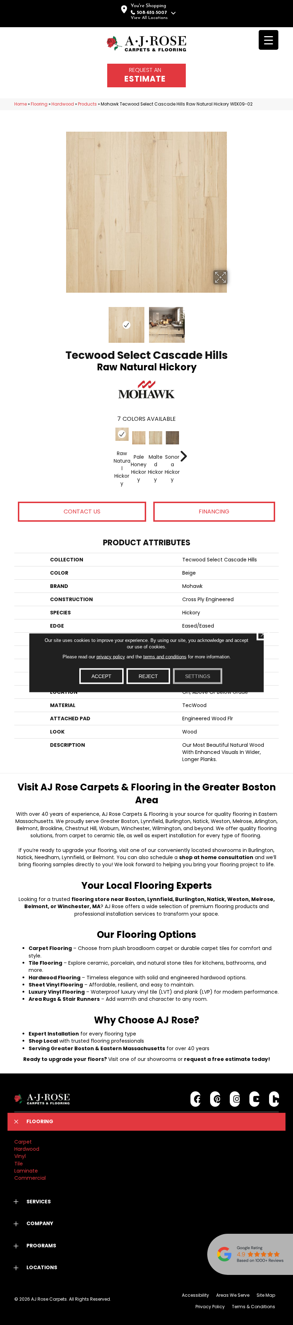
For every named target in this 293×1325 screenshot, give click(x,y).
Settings (197, 676)
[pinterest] (215, 1099)
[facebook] (195, 1099)
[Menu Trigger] (268, 40)
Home (20, 104)
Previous (60, 321)
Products (87, 104)
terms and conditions (165, 656)
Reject (148, 676)
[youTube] (254, 1099)
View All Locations (149, 18)
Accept (101, 676)
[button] (146, 1121)
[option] (147, 462)
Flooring (39, 104)
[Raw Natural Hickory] (122, 434)
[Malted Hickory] (155, 437)
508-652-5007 (152, 12)
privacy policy (110, 656)
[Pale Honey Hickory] (138, 437)
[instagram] (235, 1099)
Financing (214, 511)
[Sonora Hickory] (172, 437)
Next (232, 321)
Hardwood (62, 104)
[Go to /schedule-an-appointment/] (146, 75)
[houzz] (274, 1099)
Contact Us (82, 511)
